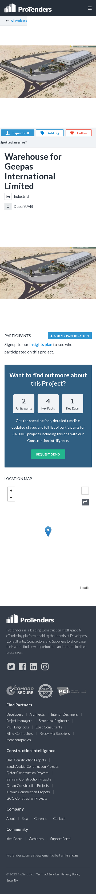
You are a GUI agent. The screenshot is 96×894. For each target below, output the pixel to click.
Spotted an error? (13, 142)
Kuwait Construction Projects (28, 792)
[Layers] (85, 490)
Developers (14, 714)
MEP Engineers (17, 727)
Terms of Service (47, 874)
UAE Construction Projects (26, 760)
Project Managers (19, 721)
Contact (59, 818)
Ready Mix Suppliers (55, 733)
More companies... (19, 740)
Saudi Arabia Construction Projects (32, 766)
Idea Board (14, 839)
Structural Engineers (54, 721)
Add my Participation (71, 336)
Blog (25, 818)
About (10, 818)
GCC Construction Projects (26, 798)
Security (12, 880)
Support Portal (60, 839)
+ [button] (11, 490)
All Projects (19, 20)
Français (72, 855)
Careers (40, 818)
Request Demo (48, 454)
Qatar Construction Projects (27, 773)
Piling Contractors (19, 733)
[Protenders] (28, 6)
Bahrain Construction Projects (28, 779)
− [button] (11, 497)
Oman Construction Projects (27, 785)
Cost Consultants (48, 727)
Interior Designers (64, 714)
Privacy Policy (70, 874)
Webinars (36, 839)
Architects (37, 714)
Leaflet (85, 587)
